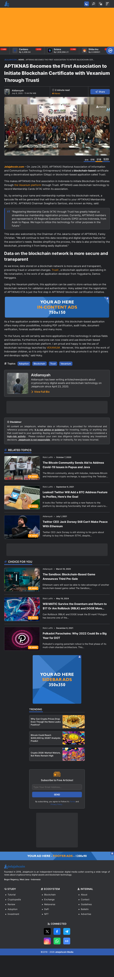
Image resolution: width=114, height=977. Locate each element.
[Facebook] (57, 931)
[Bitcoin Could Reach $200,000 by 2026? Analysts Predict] (74, 738)
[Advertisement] (57, 27)
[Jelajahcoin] (7, 4)
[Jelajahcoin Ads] (57, 307)
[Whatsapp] (57, 941)
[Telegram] (66, 931)
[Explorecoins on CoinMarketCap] (110, 50)
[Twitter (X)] (47, 931)
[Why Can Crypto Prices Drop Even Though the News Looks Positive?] (74, 721)
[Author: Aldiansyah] (7, 91)
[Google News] (66, 941)
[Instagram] (47, 941)
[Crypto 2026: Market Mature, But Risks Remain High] (74, 754)
